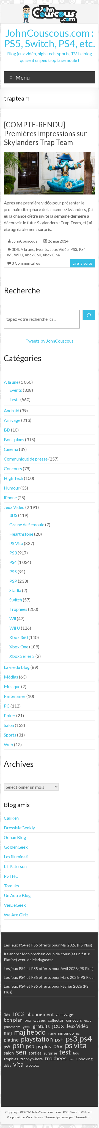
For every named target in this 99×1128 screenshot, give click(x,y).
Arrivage (12, 420)
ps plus (43, 1046)
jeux (58, 1025)
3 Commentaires (26, 263)
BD (7, 429)
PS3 (73, 249)
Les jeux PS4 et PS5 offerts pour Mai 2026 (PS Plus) (48, 945)
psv (58, 1045)
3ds (7, 1015)
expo (87, 1020)
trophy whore (31, 1059)
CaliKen (11, 818)
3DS (15, 249)
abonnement (40, 1014)
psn (18, 1045)
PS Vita (16, 543)
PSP (13, 580)
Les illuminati (16, 856)
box (28, 1020)
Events (42, 249)
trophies (11, 1058)
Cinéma (11, 449)
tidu (76, 1053)
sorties (35, 1052)
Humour (12, 487)
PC (7, 705)
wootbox (32, 1065)
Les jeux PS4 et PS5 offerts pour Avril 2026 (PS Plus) (49, 968)
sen (21, 1051)
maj (8, 1032)
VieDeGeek (15, 905)
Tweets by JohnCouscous (49, 340)
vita (18, 1064)
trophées (56, 1058)
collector (56, 1020)
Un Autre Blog (17, 895)
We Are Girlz (16, 914)
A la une (27, 249)
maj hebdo (30, 1031)
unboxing (84, 1058)
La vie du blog (17, 667)
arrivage (64, 1014)
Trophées (18, 609)
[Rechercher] (88, 315)
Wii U (18, 255)
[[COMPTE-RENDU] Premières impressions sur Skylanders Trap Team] (49, 154)
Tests (14, 399)
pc (77, 1033)
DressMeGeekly (19, 827)
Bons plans (14, 439)
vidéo (7, 1065)
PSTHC (11, 876)
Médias (11, 676)
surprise (50, 1053)
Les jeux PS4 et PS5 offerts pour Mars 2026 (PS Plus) (49, 977)
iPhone (10, 497)
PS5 (13, 571)
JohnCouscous (24, 241)
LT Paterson (15, 866)
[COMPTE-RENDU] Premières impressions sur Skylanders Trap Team (45, 133)
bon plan (13, 1019)
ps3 (71, 1038)
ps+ (59, 1039)
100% (18, 1014)
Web (8, 744)
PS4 (82, 249)
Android (11, 410)
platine (11, 1039)
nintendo (66, 1033)
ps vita (76, 1045)
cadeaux (39, 1020)
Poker (9, 715)
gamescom (12, 1027)
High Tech (13, 478)
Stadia (15, 590)
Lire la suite (82, 263)
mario (52, 1033)
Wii (9, 255)
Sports (10, 734)
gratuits (41, 1026)
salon (9, 1052)
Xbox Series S (22, 656)
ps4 (85, 1038)
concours (74, 1020)
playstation (37, 1039)
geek (27, 1026)
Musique (12, 686)
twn (71, 1059)
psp (30, 1045)
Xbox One (51, 255)
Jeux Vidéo (59, 249)
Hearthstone (21, 534)
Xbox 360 (33, 255)
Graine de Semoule (26, 524)
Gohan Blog (15, 837)
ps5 (7, 1046)
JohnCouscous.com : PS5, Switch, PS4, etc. (49, 38)
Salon (9, 725)
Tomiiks (11, 885)
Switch (15, 599)
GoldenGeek (16, 847)
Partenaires (15, 696)
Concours (13, 468)
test (65, 1052)
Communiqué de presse (26, 458)
